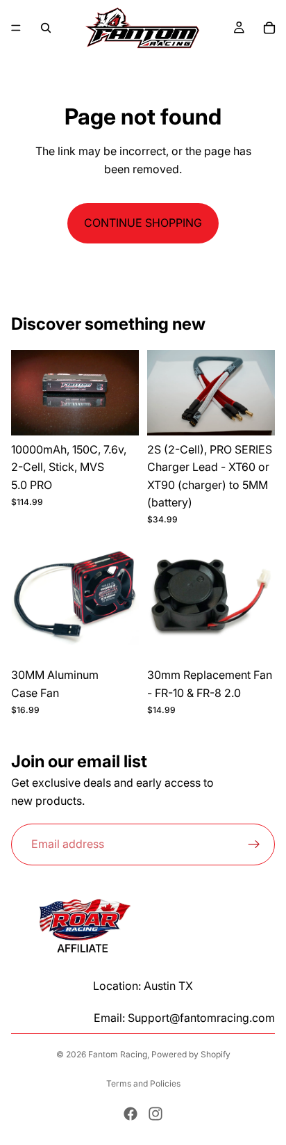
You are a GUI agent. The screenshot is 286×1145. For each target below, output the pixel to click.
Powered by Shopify (190, 1054)
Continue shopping (143, 223)
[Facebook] (130, 1113)
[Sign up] (254, 844)
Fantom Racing (117, 1054)
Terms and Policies (143, 1083)
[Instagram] (155, 1113)
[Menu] (16, 28)
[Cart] (269, 28)
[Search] (46, 28)
